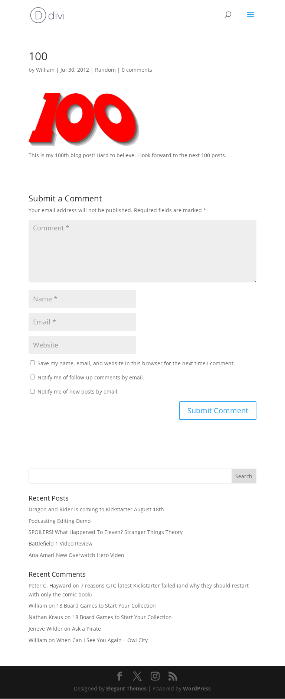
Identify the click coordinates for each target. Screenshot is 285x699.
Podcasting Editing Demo (60, 520)
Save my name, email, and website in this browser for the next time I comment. (136, 363)
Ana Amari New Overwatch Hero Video (76, 555)
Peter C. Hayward (50, 585)
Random (105, 69)
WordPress (197, 688)
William (45, 69)
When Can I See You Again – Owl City (102, 640)
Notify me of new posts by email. (78, 391)
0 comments (137, 69)
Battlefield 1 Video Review (60, 543)
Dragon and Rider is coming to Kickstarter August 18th (96, 509)
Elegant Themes (126, 688)
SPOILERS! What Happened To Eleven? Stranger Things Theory (106, 531)
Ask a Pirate (86, 628)
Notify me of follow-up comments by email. (90, 377)
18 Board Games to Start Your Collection (106, 605)
